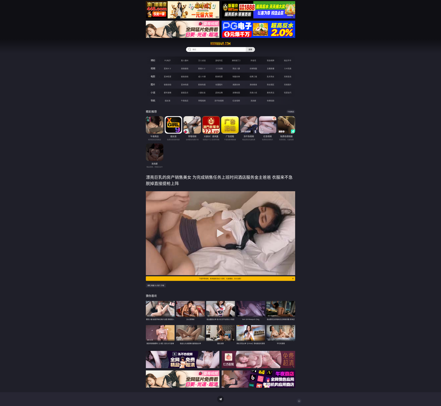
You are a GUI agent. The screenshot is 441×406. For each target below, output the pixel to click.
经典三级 (253, 76)
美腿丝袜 (236, 84)
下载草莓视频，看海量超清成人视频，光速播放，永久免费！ (220, 278)
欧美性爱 (219, 76)
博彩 (153, 60)
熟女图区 (270, 84)
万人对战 (202, 60)
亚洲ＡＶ (167, 68)
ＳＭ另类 (287, 68)
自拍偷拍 (184, 68)
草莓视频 (202, 100)
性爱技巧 (287, 92)
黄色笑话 (270, 92)
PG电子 (167, 60)
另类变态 (287, 76)
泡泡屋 (253, 100)
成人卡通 (202, 76)
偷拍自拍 (184, 76)
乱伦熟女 (270, 76)
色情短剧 (270, 100)
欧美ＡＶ (202, 68)
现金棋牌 (270, 60)
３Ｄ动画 (219, 68)
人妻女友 (202, 92)
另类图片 (287, 84)
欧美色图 (202, 84)
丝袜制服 (253, 68)
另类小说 (253, 92)
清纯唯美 (253, 84)
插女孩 (167, 100)
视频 (153, 68)
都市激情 (167, 92)
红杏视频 (236, 100)
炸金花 (253, 60)
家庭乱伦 (184, 92)
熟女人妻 (236, 68)
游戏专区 (219, 60)
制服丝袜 (236, 76)
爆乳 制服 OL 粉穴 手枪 (155, 285)
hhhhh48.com (220, 43)
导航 (153, 100)
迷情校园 (236, 92)
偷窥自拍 (167, 84)
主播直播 (270, 68)
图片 (153, 84)
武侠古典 (219, 92)
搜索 (250, 49)
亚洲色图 (184, 84)
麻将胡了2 (236, 60)
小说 (153, 92)
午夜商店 (184, 100)
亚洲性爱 (167, 76)
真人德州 (184, 60)
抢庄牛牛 (287, 60)
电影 (153, 76)
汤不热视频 (219, 100)
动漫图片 (219, 84)
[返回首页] (299, 401)
